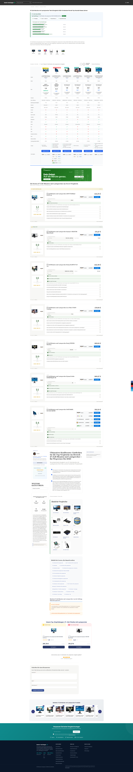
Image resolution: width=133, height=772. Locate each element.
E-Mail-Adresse (34, 685)
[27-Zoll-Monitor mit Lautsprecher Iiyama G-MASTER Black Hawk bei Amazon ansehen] (34, 235)
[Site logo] (9, 3)
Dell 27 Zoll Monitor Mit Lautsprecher (72, 562)
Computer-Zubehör (43, 6)
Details (46, 78)
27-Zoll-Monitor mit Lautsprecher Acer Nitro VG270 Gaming (77, 76)
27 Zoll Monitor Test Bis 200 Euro (57, 591)
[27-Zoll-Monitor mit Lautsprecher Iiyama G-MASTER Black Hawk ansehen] (79, 631)
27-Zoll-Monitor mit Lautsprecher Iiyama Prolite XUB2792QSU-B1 (99, 76)
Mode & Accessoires (59, 757)
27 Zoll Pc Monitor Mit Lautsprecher (73, 583)
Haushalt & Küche (59, 752)
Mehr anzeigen (39, 462)
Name (33, 680)
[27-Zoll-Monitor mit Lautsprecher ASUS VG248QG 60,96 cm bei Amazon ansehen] (34, 197)
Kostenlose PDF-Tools (74, 757)
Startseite (32, 6)
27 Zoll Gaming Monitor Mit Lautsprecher (59, 581)
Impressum (86, 748)
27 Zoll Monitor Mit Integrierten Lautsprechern (60, 578)
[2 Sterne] (38, 476)
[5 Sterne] (44, 476)
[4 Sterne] (42, 476)
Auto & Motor (58, 746)
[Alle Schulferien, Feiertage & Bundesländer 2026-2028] (66, 174)
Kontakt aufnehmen (73, 752)
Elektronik (36, 6)
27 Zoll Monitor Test (67, 594)
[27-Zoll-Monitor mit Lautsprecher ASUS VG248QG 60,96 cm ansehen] (54, 631)
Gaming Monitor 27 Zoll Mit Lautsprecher (59, 589)
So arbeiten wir (72, 750)
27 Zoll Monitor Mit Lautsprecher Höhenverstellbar (60, 570)
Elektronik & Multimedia (60, 750)
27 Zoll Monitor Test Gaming (57, 594)
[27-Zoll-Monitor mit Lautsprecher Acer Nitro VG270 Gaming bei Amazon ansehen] (34, 311)
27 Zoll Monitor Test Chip (70, 591)
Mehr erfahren (67, 767)
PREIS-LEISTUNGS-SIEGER (56, 67)
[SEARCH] (30, 2)
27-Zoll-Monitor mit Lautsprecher (40, 457)
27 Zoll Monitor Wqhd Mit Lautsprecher (58, 575)
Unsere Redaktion (61, 737)
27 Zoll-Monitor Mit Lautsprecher (65, 565)
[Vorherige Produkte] (33, 711)
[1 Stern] (36, 476)
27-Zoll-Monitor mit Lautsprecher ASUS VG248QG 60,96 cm (46, 76)
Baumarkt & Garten (59, 748)
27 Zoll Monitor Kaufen (56, 568)
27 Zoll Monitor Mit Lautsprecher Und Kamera (69, 568)
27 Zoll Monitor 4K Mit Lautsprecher (58, 583)
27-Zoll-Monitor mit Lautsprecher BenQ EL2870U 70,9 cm (67, 76)
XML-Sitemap (87, 750)
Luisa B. (38, 453)
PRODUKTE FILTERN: (88, 64)
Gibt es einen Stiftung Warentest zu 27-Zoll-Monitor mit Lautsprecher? (65, 613)
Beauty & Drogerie (59, 763)
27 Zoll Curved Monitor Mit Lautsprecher (59, 573)
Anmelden (76, 731)
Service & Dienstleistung (60, 761)
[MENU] (127, 3)
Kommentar (34, 672)
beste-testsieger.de (42, 766)
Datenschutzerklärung (88, 746)
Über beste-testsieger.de (74, 746)
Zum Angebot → (54, 647)
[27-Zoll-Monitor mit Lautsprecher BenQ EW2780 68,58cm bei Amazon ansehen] (34, 347)
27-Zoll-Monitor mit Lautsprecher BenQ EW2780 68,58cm (88, 76)
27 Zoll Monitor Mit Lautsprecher (57, 562)
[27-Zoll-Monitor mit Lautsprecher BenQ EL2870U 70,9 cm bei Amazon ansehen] (34, 268)
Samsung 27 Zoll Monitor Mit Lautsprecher (59, 586)
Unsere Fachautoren (73, 748)
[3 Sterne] (40, 476)
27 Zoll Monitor (54, 565)
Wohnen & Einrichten (59, 759)
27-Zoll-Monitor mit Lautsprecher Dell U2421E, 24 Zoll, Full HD (56, 76)
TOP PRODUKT (66, 67)
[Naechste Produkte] (100, 711)
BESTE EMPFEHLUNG (45, 68)
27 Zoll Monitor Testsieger (72, 589)
